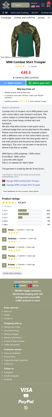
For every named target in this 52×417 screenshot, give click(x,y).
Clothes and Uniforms (24, 17)
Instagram (8, 372)
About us (8, 311)
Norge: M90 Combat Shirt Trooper (23, 181)
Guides (7, 315)
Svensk (22, 285)
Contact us (8, 318)
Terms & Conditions (12, 353)
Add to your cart (41, 83)
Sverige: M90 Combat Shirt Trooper (23, 185)
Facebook (8, 379)
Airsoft (35, 12)
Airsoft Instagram (11, 376)
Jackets (41, 17)
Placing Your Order (12, 327)
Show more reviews (12, 273)
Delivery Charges (11, 334)
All (6, 12)
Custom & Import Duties (14, 341)
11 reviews (26, 66)
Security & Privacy (11, 330)
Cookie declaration (12, 344)
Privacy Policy (9, 356)
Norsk (35, 285)
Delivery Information (12, 337)
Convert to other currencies (26, 77)
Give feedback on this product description (21, 191)
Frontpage (6, 17)
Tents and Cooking (20, 12)
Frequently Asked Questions (16, 360)
